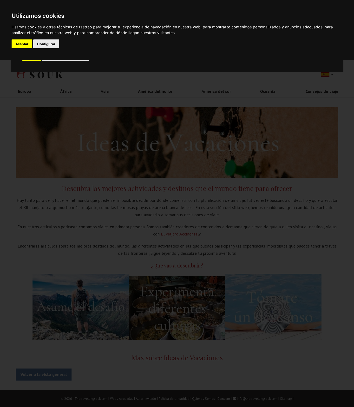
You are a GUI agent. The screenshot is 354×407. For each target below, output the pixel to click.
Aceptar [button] (21, 44)
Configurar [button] (46, 44)
